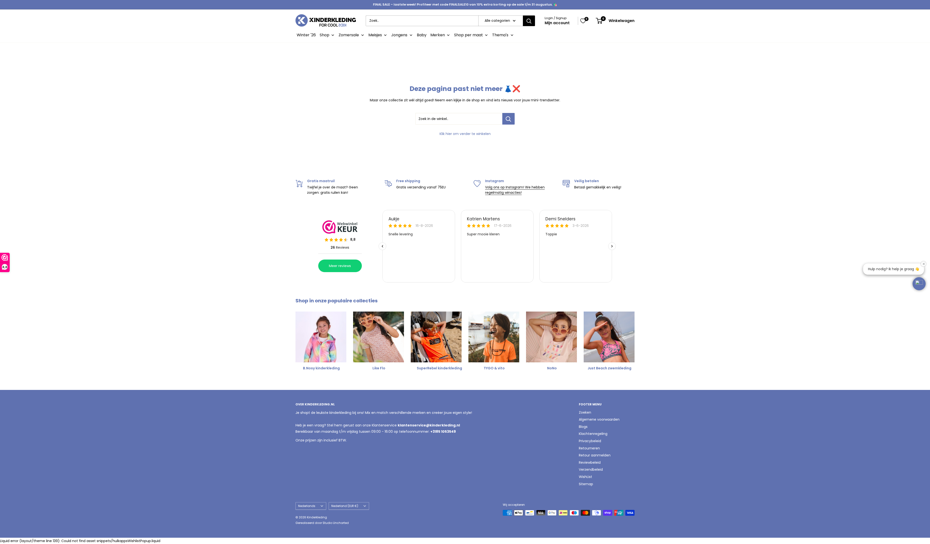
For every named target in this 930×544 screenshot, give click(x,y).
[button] (919, 284)
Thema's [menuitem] (500, 35)
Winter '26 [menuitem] (306, 35)
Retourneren (589, 448)
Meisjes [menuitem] (375, 35)
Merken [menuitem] (437, 35)
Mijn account (557, 22)
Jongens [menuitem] (399, 35)
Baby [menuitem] (421, 35)
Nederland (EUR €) (344, 506)
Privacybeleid (590, 441)
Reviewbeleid (590, 462)
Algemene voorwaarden (599, 419)
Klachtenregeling (593, 433)
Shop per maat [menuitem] (468, 35)
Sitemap (586, 484)
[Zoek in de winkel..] (508, 119)
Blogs (583, 426)
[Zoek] (529, 20)
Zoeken (585, 412)
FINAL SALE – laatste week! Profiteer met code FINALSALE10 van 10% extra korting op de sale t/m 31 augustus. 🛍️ (465, 4)
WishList (585, 476)
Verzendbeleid (591, 469)
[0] (583, 20)
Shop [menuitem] (324, 35)
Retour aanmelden (595, 455)
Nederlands (306, 506)
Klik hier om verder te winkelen (465, 133)
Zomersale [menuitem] (349, 35)
